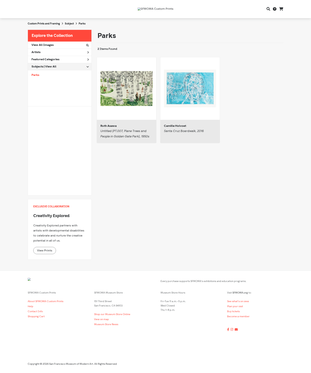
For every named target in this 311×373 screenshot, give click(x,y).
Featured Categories (45, 59)
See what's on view (238, 301)
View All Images (42, 45)
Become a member (238, 316)
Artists (35, 52)
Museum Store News (106, 324)
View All (50, 66)
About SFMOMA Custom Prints (45, 301)
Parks (35, 75)
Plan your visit (235, 306)
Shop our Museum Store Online (112, 314)
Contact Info (35, 311)
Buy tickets (233, 311)
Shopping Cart (36, 316)
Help (30, 306)
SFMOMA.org (240, 293)
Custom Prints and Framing (44, 24)
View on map (101, 319)
